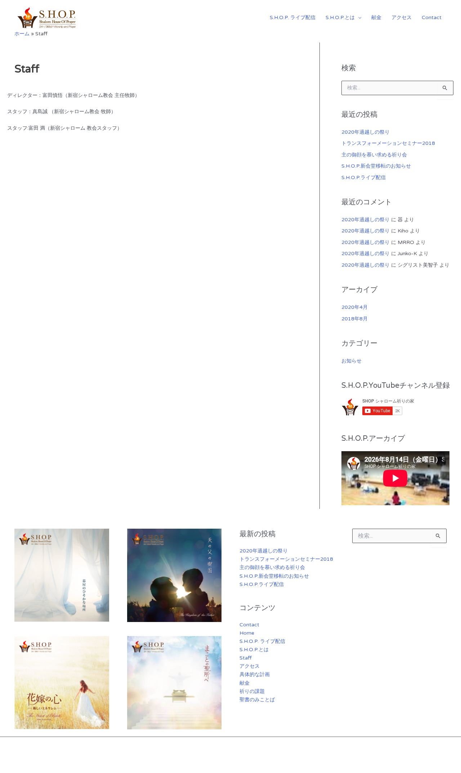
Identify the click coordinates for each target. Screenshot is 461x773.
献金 (376, 17)
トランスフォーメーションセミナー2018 (388, 143)
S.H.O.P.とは (340, 17)
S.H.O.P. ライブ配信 (292, 17)
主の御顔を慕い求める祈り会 (374, 155)
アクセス (401, 17)
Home (247, 633)
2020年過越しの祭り (365, 132)
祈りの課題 (252, 691)
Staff (246, 658)
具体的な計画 (255, 674)
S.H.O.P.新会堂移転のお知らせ (376, 166)
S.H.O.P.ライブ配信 (363, 177)
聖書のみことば (257, 700)
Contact (432, 17)
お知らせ (351, 361)
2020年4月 (354, 307)
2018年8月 (354, 319)
